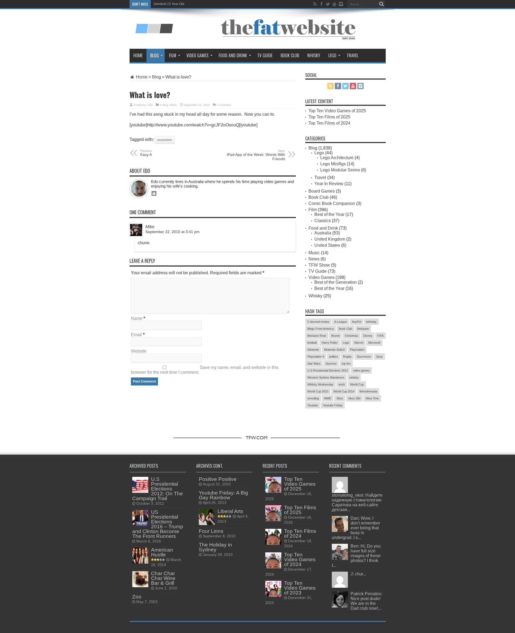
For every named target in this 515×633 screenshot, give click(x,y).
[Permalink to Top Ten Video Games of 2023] (273, 595)
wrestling (313, 398)
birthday (371, 321)
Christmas (351, 335)
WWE (327, 398)
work (342, 384)
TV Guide (265, 55)
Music (173, 104)
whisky (354, 377)
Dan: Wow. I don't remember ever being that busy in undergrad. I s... (356, 528)
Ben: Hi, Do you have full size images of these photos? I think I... (356, 556)
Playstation (357, 349)
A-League (340, 321)
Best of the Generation (335, 282)
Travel (352, 55)
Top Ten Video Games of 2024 (300, 559)
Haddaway (164, 139)
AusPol (356, 321)
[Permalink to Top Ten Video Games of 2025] (273, 491)
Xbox (339, 398)
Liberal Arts (230, 511)
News (313, 259)
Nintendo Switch (334, 349)
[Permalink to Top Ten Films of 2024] (273, 543)
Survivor (331, 363)
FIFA (380, 335)
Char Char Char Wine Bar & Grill (163, 578)
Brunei (335, 335)
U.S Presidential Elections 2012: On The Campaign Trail (157, 488)
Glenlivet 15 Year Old (168, 4)
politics (333, 356)
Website (138, 351)
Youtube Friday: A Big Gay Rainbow (223, 495)
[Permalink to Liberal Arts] (207, 523)
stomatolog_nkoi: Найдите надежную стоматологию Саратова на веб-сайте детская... (357, 502)
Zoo (136, 597)
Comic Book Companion (331, 203)
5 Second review (318, 321)
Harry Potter (330, 342)
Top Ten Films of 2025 (329, 117)
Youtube (312, 405)
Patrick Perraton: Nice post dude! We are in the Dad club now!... (366, 600)
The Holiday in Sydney (215, 547)
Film (172, 55)
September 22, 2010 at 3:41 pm (172, 232)
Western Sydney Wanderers (325, 377)
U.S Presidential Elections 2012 (327, 370)
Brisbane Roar (316, 335)
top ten (346, 363)
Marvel (358, 342)
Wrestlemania (368, 391)
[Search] (382, 4)
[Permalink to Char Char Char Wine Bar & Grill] (140, 585)
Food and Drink (233, 55)
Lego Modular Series (340, 170)
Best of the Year (329, 214)
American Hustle (162, 552)
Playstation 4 (315, 356)
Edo (150, 104)
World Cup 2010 (317, 391)
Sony (379, 356)
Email (136, 334)
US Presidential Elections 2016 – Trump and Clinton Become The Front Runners (157, 524)
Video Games (197, 55)
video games (361, 370)
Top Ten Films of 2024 (329, 123)
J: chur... (358, 574)
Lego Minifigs (333, 164)
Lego (332, 55)
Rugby (347, 356)
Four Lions (211, 531)
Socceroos (364, 356)
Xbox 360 (354, 398)
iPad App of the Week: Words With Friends (256, 155)
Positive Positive (218, 479)
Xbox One (372, 398)
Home (138, 55)
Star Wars (314, 363)
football (312, 342)
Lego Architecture (337, 157)
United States (327, 245)
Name (136, 318)
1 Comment (224, 104)
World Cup (357, 384)
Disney (367, 335)
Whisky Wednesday (320, 384)
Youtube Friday (333, 405)
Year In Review (328, 183)
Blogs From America (320, 328)
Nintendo (313, 349)
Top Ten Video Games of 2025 (337, 110)
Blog (154, 55)
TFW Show (319, 265)
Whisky (313, 55)
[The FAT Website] (154, 31)
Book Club (290, 55)
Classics (322, 220)
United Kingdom (329, 239)
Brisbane (363, 328)
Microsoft (374, 342)
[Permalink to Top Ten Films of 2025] (273, 520)
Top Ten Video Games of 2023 (300, 587)
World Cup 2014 (343, 391)
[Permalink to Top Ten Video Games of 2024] (273, 567)
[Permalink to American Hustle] (140, 562)
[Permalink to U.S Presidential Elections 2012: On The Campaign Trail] (140, 491)
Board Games (321, 191)
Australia (322, 233)
